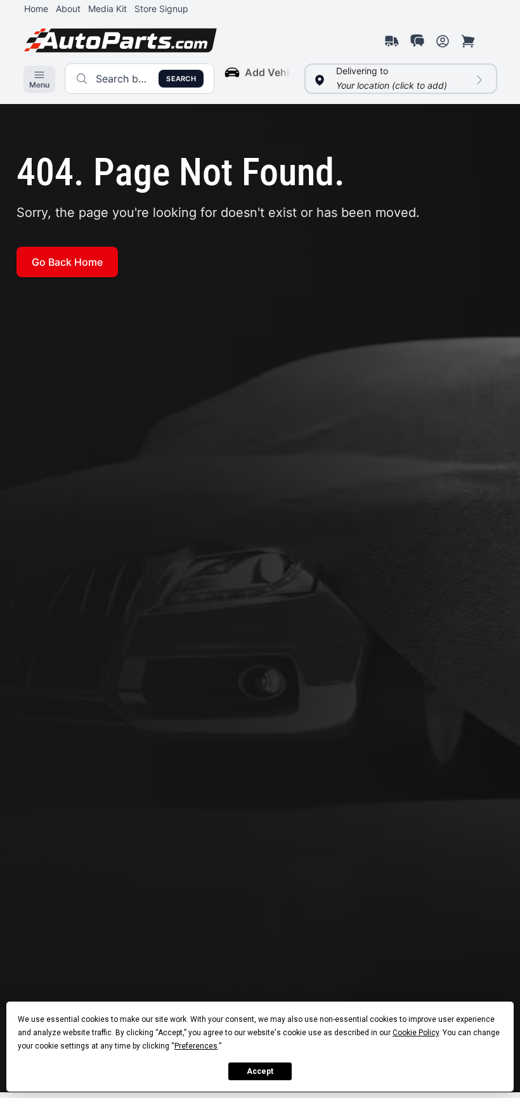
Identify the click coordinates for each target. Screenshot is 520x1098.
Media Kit (107, 8)
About (68, 8)
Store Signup (161, 8)
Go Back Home (67, 262)
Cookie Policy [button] (416, 1032)
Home (36, 8)
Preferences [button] (196, 1046)
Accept (260, 1071)
